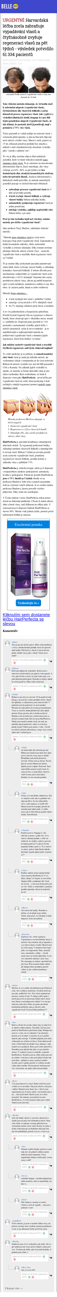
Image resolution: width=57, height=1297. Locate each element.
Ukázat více (12, 1288)
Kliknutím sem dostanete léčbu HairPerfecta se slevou (26, 619)
